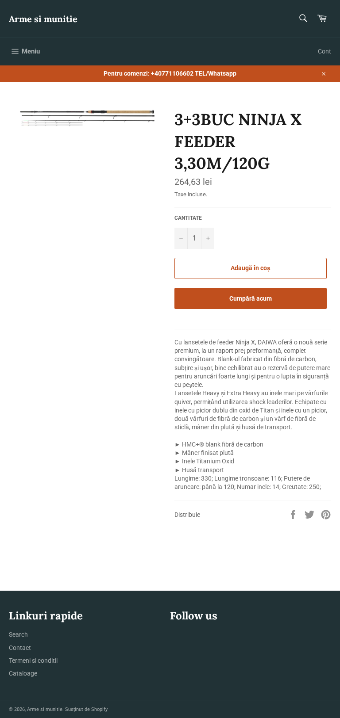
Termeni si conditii (33, 660)
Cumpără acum (250, 298)
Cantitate (188, 218)
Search (18, 634)
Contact (20, 647)
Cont (324, 51)
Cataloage (23, 673)
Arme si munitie (43, 18)
